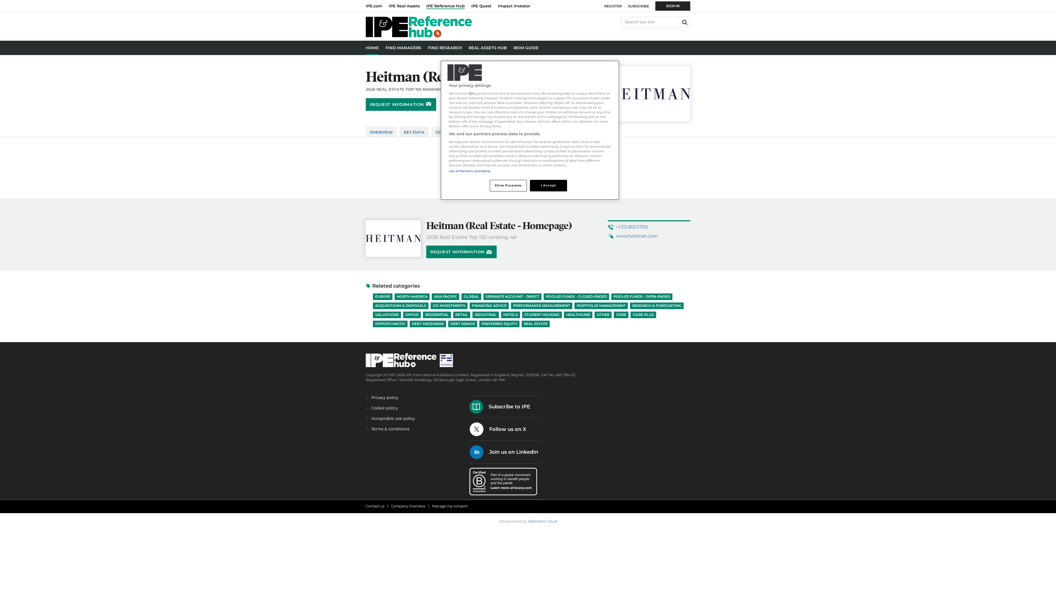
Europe (382, 297)
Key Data (414, 132)
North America (412, 297)
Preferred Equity (499, 324)
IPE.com (374, 6)
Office (412, 315)
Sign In (673, 6)
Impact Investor (514, 6)
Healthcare (578, 315)
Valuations (387, 315)
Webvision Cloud (542, 521)
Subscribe (638, 6)
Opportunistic (390, 324)
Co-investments (449, 306)
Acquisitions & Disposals (400, 306)
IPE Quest (481, 6)
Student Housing (542, 315)
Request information (397, 104)
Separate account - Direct (512, 297)
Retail (461, 315)
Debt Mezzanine (428, 324)
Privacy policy (384, 397)
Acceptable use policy (393, 418)
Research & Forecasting (656, 306)
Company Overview (408, 506)
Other (603, 315)
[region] (530, 130)
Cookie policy (384, 408)
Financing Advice (489, 306)
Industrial (486, 315)
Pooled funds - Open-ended (642, 297)
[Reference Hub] (419, 35)
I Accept (548, 185)
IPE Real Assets (404, 6)
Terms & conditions (390, 429)
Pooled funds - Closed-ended (576, 297)
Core (621, 315)
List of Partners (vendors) (469, 171)
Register (613, 6)
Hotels (510, 315)
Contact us (375, 506)
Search (684, 22)
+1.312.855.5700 (632, 227)
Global (471, 297)
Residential (437, 315)
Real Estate (536, 324)
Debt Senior (462, 324)
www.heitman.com (637, 236)
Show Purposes (508, 185)
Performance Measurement (541, 306)
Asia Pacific (445, 297)
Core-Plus (643, 315)
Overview (381, 132)
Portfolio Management (601, 306)
